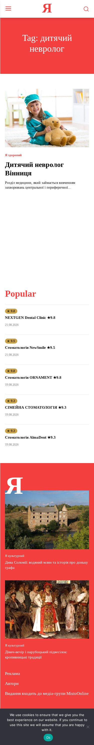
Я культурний (14, 555)
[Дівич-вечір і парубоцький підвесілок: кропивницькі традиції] (47, 609)
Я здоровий (13, 155)
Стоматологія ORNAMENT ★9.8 (33, 377)
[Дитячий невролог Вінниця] (47, 118)
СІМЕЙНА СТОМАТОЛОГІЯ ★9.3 (35, 407)
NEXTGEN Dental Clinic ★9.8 (30, 318)
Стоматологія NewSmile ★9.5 (30, 348)
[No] (87, 726)
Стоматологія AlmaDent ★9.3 (30, 437)
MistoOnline (77, 693)
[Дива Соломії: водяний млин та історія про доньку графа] (47, 520)
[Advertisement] (47, 236)
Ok (48, 738)
